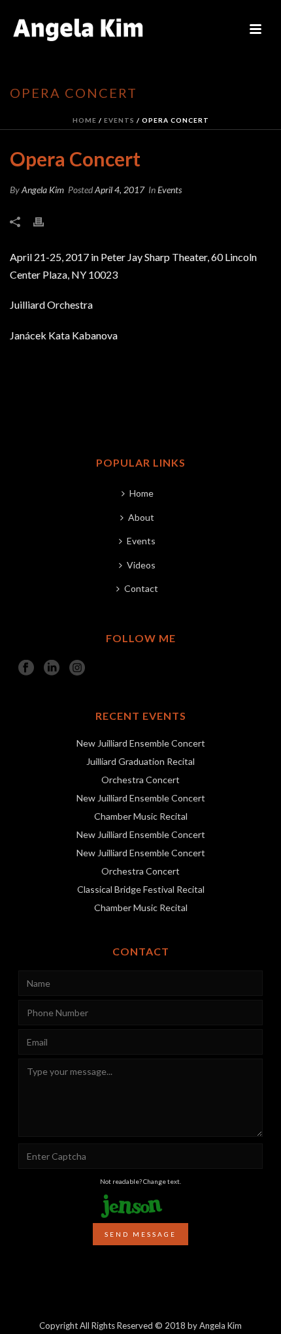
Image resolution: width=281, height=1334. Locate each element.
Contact (141, 588)
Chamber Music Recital (141, 816)
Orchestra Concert (140, 779)
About (141, 517)
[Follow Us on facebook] (26, 668)
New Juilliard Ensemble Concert (140, 743)
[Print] (45, 221)
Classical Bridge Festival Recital (141, 889)
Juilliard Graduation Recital (140, 761)
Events (119, 120)
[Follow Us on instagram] (77, 668)
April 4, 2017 (119, 189)
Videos (141, 564)
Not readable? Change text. (140, 1181)
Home (85, 120)
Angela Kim (43, 189)
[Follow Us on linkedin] (51, 668)
